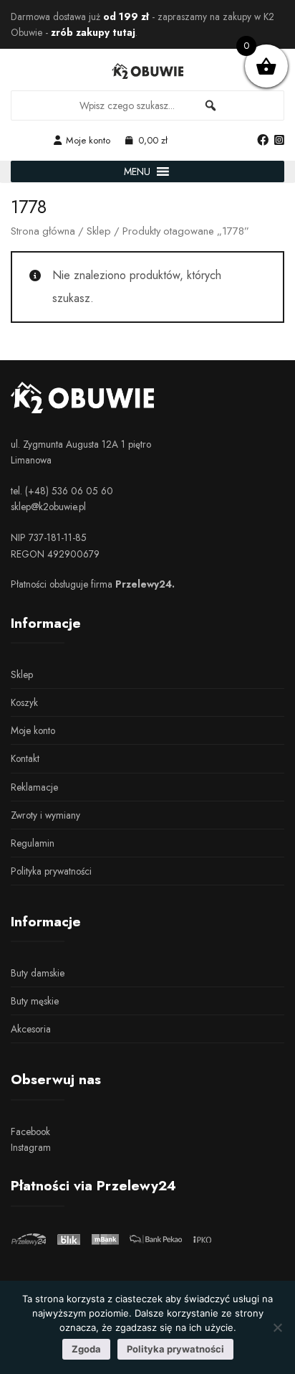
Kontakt (25, 758)
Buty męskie (35, 1001)
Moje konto (88, 140)
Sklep (99, 231)
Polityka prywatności (51, 871)
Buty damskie (37, 973)
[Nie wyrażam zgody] (277, 1327)
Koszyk (24, 702)
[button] (137, 171)
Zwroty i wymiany (45, 815)
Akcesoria (31, 1029)
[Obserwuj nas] (263, 140)
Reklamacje (34, 787)
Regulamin (32, 843)
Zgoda (86, 1349)
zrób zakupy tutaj (93, 32)
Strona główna (43, 231)
